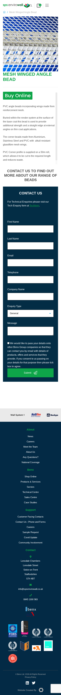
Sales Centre (30, 497)
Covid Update (30, 537)
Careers (30, 441)
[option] (12, 415)
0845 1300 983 (30, 599)
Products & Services (31, 481)
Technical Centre (31, 492)
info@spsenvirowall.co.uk (30, 589)
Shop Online (30, 476)
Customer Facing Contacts (30, 516)
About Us (30, 452)
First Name (13, 222)
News (30, 436)
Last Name (13, 238)
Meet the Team (30, 446)
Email (10, 255)
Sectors (30, 487)
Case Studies (30, 502)
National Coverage (31, 462)
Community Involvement (30, 542)
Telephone (13, 272)
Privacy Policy (30, 677)
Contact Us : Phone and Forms (31, 522)
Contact (31, 550)
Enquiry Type (14, 306)
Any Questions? (30, 457)
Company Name (16, 289)
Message (12, 323)
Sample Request (31, 532)
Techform (34, 205)
